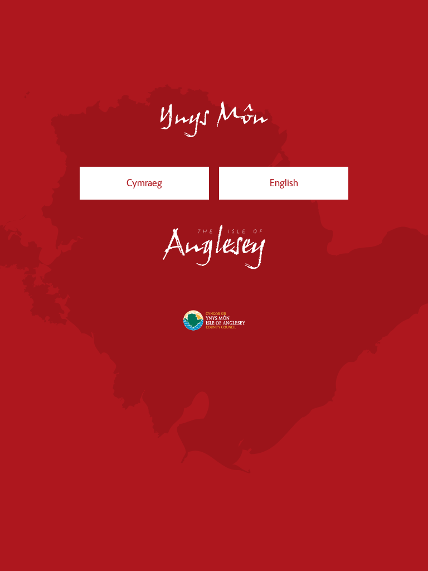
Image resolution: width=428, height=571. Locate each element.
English (287, 188)
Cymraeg (144, 188)
